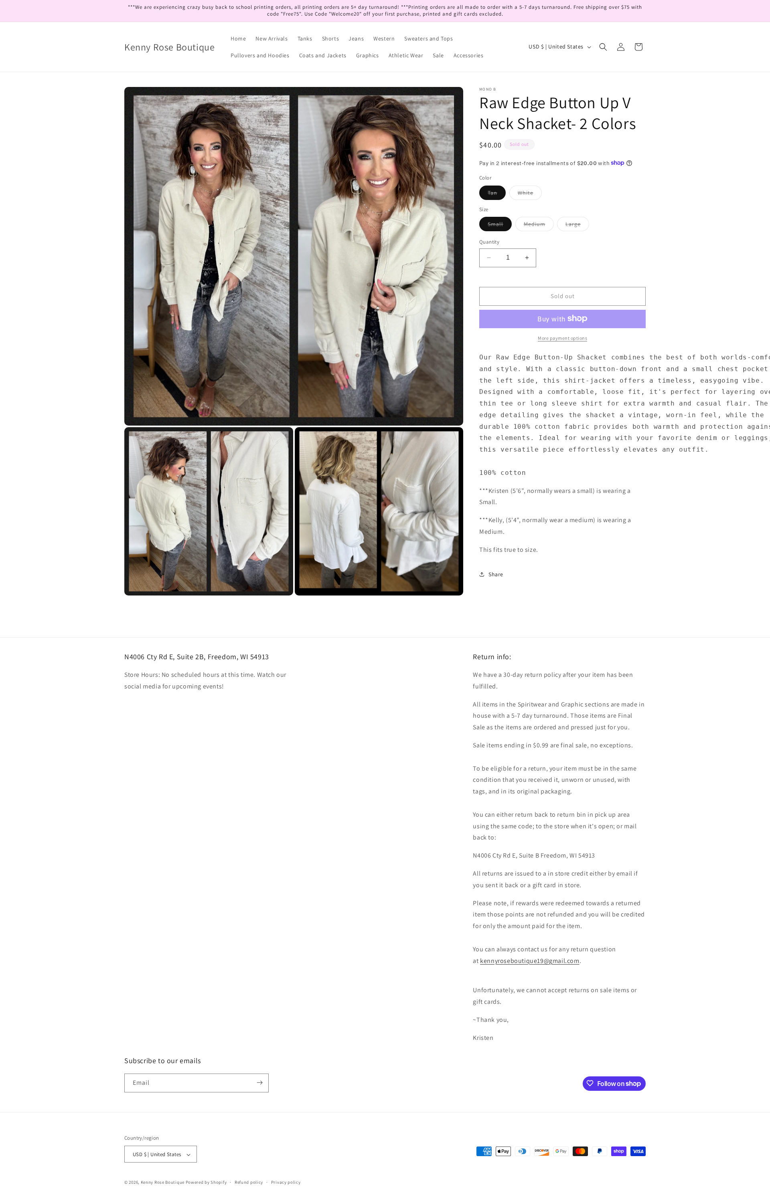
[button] (603, 47)
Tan (497, 194)
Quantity (489, 241)
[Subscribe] (259, 1082)
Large (577, 225)
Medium (539, 225)
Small (500, 225)
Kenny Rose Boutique (162, 1182)
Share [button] (495, 573)
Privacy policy (286, 1182)
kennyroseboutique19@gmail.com (529, 961)
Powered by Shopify (206, 1182)
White (530, 194)
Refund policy (249, 1182)
